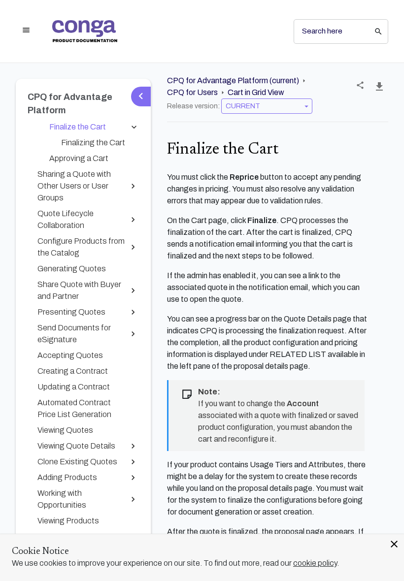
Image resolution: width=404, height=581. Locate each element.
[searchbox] (371, 31)
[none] (360, 85)
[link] (165, 31)
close (394, 544)
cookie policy (315, 563)
